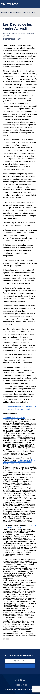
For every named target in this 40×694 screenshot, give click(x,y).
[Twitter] (16, 680)
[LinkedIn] (18, 680)
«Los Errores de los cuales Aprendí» (20, 526)
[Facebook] (21, 680)
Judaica (6, 639)
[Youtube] (24, 680)
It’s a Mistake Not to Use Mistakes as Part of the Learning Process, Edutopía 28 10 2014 (19, 462)
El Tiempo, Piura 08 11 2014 (14, 418)
